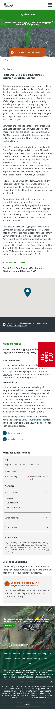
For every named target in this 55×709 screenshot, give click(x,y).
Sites (7, 60)
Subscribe (9, 625)
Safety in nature (15, 433)
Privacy (6, 640)
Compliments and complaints (38, 653)
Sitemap (46, 658)
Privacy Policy (24, 698)
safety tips (7, 374)
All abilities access (16, 439)
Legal (29, 658)
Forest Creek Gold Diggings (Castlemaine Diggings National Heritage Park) (28, 324)
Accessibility (18, 653)
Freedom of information (14, 658)
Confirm (27, 704)
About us (7, 653)
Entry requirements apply (34, 419)
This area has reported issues (27, 52)
